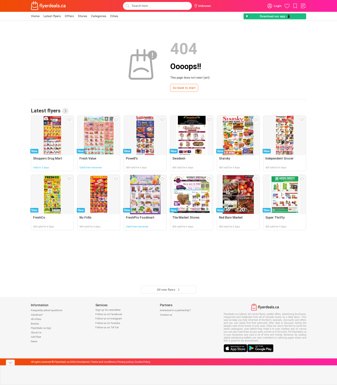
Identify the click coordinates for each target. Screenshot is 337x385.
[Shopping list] (303, 6)
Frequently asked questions (46, 310)
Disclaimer (83, 361)
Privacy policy (125, 361)
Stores (82, 16)
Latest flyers (52, 16)
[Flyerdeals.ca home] (48, 6)
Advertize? (37, 314)
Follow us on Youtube (107, 323)
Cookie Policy (142, 361)
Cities (114, 16)
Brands (35, 323)
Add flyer (36, 336)
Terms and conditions (103, 361)
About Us (36, 332)
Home (35, 16)
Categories (98, 16)
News (34, 341)
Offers (69, 16)
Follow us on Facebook (108, 314)
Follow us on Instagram (108, 318)
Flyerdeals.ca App (41, 328)
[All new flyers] (65, 111)
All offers (36, 319)
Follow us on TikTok (107, 327)
